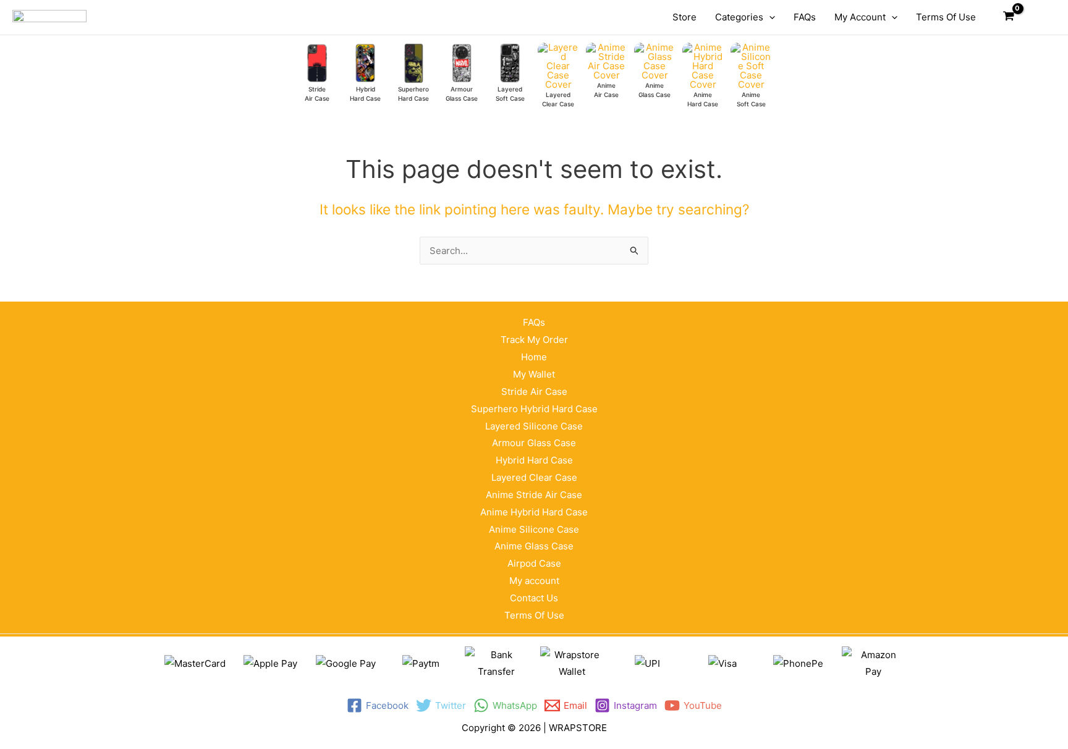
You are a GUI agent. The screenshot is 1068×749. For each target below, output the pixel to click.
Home (534, 357)
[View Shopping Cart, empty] (1009, 17)
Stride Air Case (534, 391)
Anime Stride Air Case (534, 495)
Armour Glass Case (534, 443)
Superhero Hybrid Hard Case (534, 409)
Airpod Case (534, 563)
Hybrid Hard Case (534, 460)
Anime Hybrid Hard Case (534, 512)
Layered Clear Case (534, 477)
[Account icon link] (1037, 17)
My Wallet (534, 374)
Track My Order (534, 339)
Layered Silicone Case (534, 426)
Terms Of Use (534, 615)
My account (534, 580)
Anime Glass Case (534, 546)
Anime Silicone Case (534, 529)
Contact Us (534, 598)
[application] (769, 17)
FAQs (534, 322)
